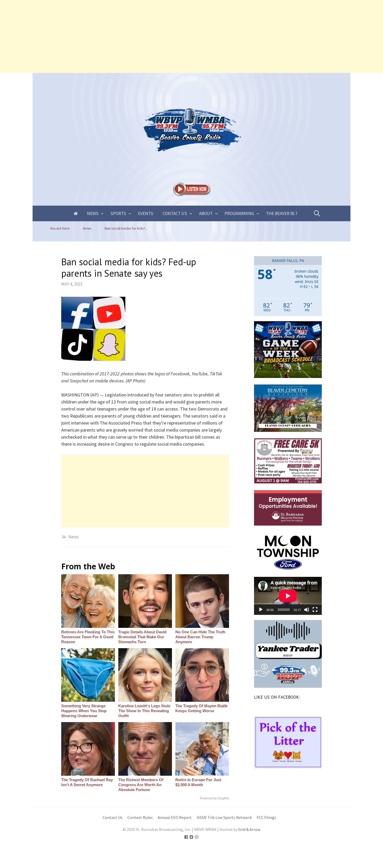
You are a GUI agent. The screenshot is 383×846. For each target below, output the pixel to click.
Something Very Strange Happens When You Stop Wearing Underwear (84, 711)
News (92, 213)
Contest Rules (140, 817)
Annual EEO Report (175, 817)
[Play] (260, 609)
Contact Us (175, 213)
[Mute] (306, 609)
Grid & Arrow (249, 829)
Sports (118, 213)
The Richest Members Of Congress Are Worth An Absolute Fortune (140, 785)
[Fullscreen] (315, 609)
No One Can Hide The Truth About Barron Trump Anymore (200, 637)
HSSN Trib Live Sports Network (224, 817)
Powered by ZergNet (214, 798)
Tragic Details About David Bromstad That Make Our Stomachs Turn (142, 637)
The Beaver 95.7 (281, 213)
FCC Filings (266, 817)
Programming (239, 213)
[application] (288, 596)
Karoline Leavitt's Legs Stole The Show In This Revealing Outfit (144, 711)
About (206, 213)
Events (145, 213)
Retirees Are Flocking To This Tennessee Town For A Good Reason (88, 637)
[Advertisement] (156, 36)
